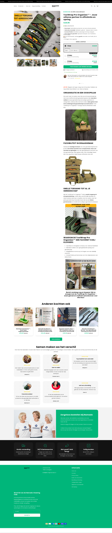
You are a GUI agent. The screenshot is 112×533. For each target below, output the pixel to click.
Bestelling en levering (77, 480)
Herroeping (74, 487)
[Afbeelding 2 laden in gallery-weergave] (29, 62)
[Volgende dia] (83, 83)
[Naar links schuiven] (15, 62)
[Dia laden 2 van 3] (80, 83)
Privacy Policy (75, 475)
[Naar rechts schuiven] (58, 62)
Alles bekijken (56, 339)
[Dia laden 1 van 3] (79, 83)
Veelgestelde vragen (77, 482)
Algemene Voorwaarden (77, 484)
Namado (53, 526)
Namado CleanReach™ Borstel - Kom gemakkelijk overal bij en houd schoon (88, 330)
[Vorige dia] (78, 83)
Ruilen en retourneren (77, 477)
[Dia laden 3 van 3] (81, 83)
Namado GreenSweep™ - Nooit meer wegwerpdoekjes (23, 330)
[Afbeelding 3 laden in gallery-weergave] (37, 62)
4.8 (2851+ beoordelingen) (77, 11)
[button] (21, 6)
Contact (74, 473)
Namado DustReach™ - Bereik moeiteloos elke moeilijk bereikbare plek (45, 330)
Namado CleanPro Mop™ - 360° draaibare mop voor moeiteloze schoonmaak (67, 330)
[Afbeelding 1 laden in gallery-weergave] (20, 62)
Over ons (74, 471)
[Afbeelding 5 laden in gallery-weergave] (53, 62)
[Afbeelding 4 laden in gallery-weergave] (45, 62)
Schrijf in (27, 515)
